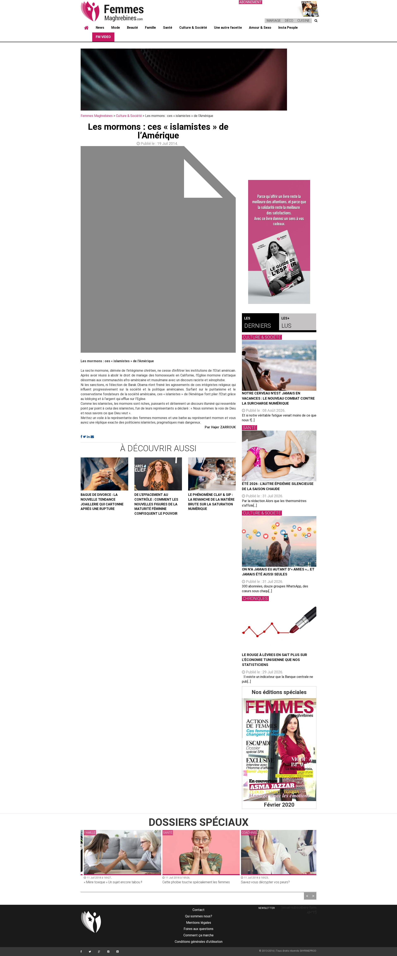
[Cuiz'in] (308, 8)
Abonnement (250, 2)
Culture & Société (193, 28)
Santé (167, 28)
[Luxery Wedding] (279, 749)
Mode (115, 28)
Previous (74, 250)
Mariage (274, 21)
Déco (289, 21)
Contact (198, 910)
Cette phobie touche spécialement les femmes (193, 882)
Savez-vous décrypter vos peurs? (262, 882)
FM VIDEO (103, 37)
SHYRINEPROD (308, 950)
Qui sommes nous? (198, 916)
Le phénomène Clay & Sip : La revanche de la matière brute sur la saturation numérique (211, 502)
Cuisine (303, 21)
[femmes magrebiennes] (118, 11)
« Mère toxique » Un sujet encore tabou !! (110, 882)
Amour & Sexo (260, 28)
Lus (286, 322)
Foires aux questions (198, 929)
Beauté (132, 28)
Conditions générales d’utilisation (198, 942)
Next (242, 250)
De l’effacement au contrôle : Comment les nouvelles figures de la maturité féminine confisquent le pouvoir (156, 504)
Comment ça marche (198, 935)
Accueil (86, 28)
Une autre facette (228, 28)
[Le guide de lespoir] (279, 242)
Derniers (257, 322)
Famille (150, 28)
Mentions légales (198, 923)
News (100, 28)
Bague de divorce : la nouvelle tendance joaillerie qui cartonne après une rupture (102, 502)
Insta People (288, 28)
